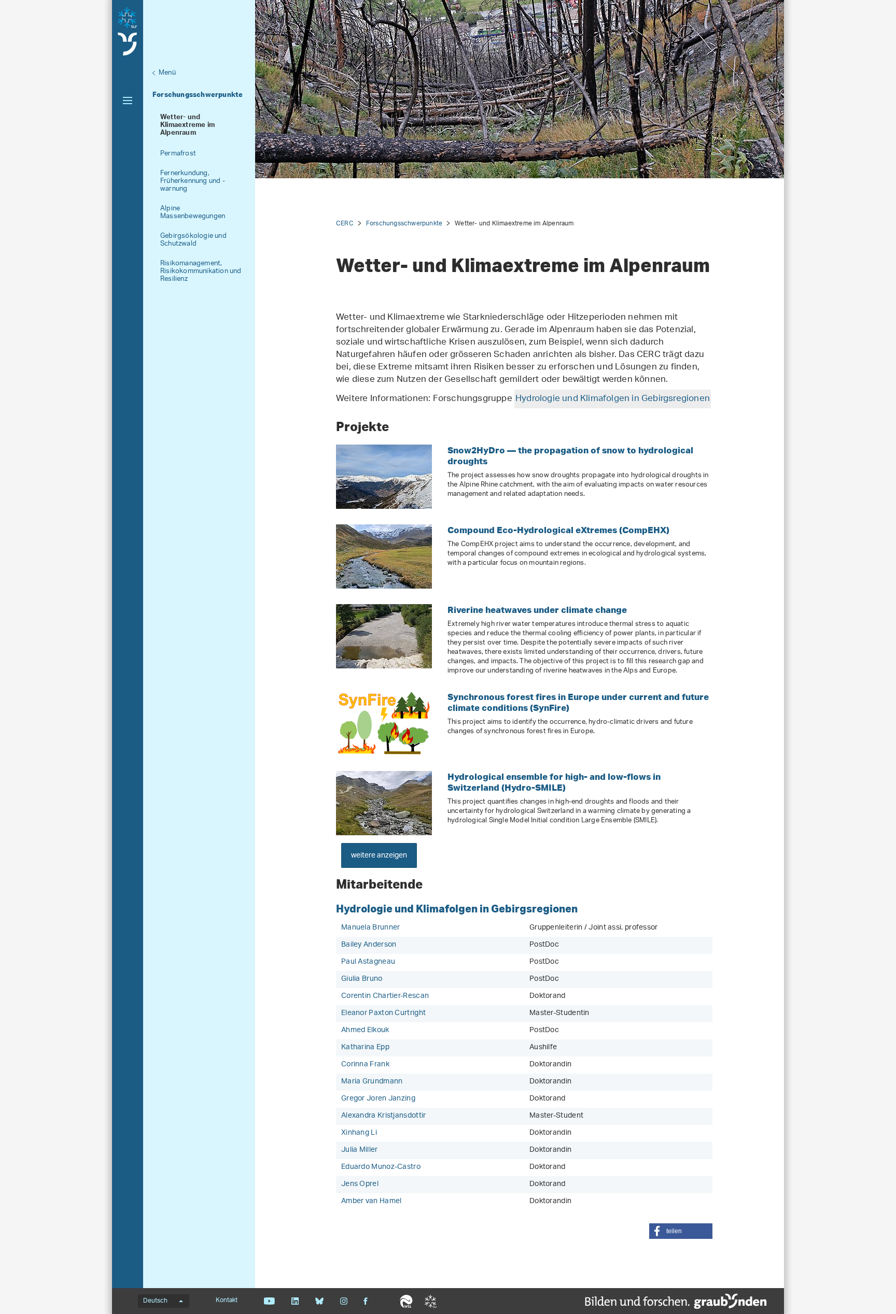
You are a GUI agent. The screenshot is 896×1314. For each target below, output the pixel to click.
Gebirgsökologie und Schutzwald (193, 239)
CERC (345, 223)
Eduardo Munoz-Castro (381, 1167)
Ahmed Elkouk (365, 1030)
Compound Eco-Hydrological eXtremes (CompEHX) (558, 529)
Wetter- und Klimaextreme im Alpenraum (187, 125)
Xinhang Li (359, 1133)
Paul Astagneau (368, 962)
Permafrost (178, 153)
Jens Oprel (360, 1184)
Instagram (343, 1301)
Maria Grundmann (372, 1082)
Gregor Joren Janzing (378, 1099)
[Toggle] (127, 100)
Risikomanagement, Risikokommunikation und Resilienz (201, 271)
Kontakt (226, 1300)
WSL (406, 1301)
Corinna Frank (365, 1064)
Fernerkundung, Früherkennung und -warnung (192, 181)
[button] (680, 1231)
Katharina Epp (365, 1047)
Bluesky (319, 1301)
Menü (167, 72)
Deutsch (155, 1301)
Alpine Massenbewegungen (192, 212)
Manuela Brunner (370, 928)
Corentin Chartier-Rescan (385, 996)
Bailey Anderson (369, 945)
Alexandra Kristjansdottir (383, 1116)
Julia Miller (359, 1150)
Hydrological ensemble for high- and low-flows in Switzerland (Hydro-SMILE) (554, 782)
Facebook (365, 1301)
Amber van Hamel (371, 1201)
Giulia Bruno (362, 979)
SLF (430, 1301)
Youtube (269, 1301)
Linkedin (294, 1301)
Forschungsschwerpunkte (197, 94)
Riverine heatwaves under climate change (537, 609)
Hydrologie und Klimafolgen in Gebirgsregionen (612, 399)
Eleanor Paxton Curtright (383, 1013)
